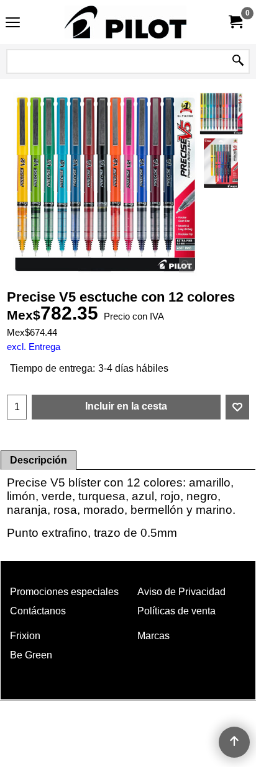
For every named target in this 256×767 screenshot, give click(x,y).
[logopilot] (125, 22)
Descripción (38, 460)
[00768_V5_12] (221, 163)
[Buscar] (238, 61)
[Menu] (13, 23)
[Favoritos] (237, 407)
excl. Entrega (33, 347)
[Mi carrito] (235, 22)
